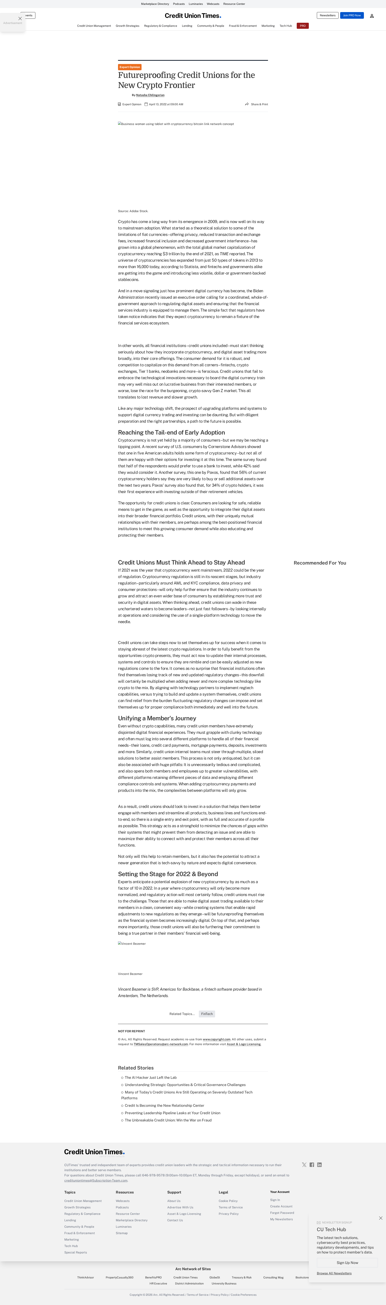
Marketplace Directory (155, 3)
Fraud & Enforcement (79, 1233)
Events (28, 15)
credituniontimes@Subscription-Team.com (95, 1180)
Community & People (79, 1226)
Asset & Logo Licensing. (244, 1044)
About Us (174, 1201)
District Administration (189, 1283)
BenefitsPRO (153, 1277)
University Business (224, 1283)
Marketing (71, 1239)
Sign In (275, 1200)
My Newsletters (281, 1219)
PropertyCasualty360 (119, 1277)
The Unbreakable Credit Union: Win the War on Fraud (168, 1120)
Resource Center (234, 3)
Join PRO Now (352, 15)
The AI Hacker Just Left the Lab (151, 1077)
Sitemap (122, 1233)
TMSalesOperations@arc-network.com (161, 1044)
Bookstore (302, 1277)
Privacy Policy (229, 1213)
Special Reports (75, 1252)
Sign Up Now (347, 1263)
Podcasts (179, 3)
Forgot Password (282, 1212)
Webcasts (213, 3)
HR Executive (158, 1283)
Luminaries (196, 3)
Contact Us (175, 1220)
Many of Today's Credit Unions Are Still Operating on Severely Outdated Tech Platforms (187, 1095)
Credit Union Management (83, 1201)
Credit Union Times (185, 1277)
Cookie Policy (228, 1201)
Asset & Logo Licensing (184, 1213)
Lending (70, 1220)
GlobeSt (214, 1277)
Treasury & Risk (242, 1277)
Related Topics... (182, 1014)
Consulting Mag (273, 1277)
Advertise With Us (180, 1207)
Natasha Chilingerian (150, 95)
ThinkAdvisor (85, 1277)
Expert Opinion (130, 67)
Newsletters (328, 15)
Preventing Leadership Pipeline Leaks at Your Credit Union (172, 1113)
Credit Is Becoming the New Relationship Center (164, 1105)
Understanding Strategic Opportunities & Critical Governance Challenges (185, 1085)
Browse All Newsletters (334, 1273)
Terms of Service (231, 1207)
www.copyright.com (216, 1039)
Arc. (155, 1294)
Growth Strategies (77, 1207)
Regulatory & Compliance (82, 1213)
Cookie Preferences (244, 1294)
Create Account (281, 1206)
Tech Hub (71, 1246)
